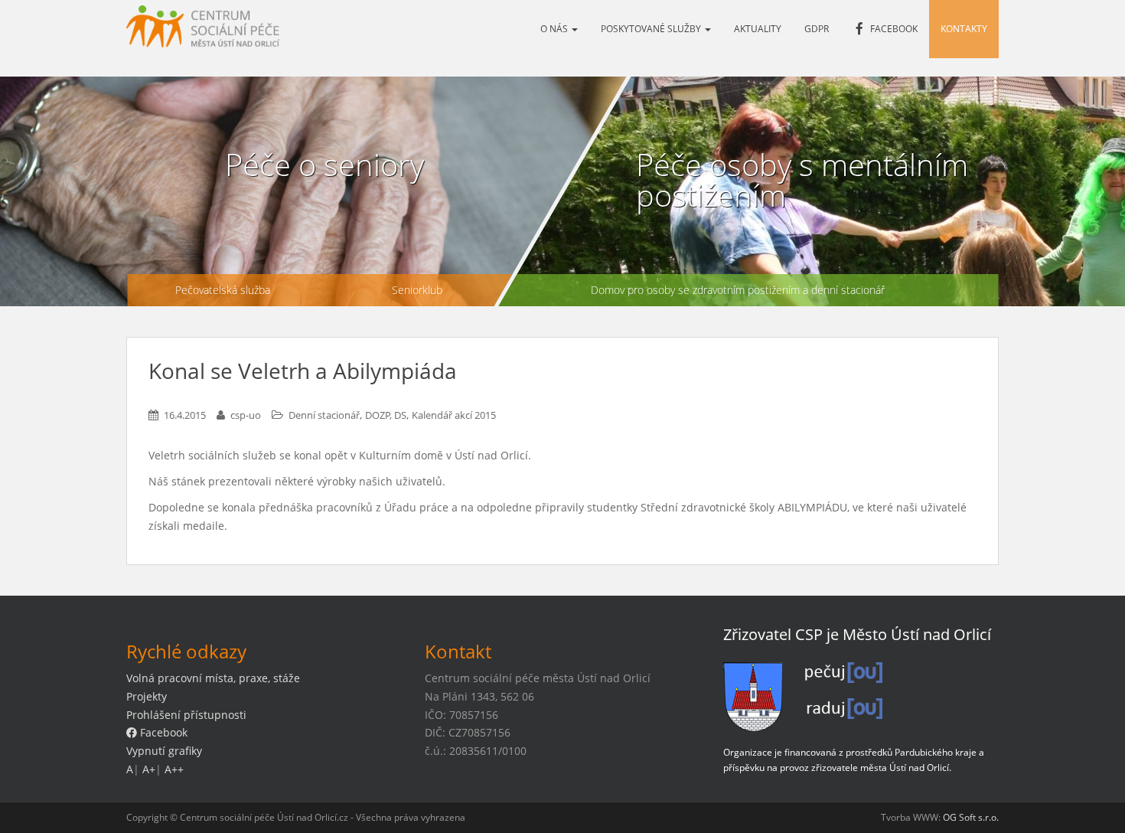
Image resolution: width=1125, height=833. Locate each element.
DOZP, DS (385, 415)
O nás (555, 28)
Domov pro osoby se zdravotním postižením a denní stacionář (738, 290)
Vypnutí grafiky (164, 750)
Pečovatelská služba (222, 290)
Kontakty (964, 28)
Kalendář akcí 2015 (454, 415)
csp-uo (245, 415)
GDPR (816, 28)
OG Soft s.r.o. (971, 817)
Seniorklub (417, 290)
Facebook (162, 732)
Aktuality (757, 28)
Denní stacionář (324, 415)
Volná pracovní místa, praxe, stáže (213, 678)
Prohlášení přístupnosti (186, 714)
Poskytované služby (652, 28)
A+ (148, 769)
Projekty (146, 696)
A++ (174, 769)
